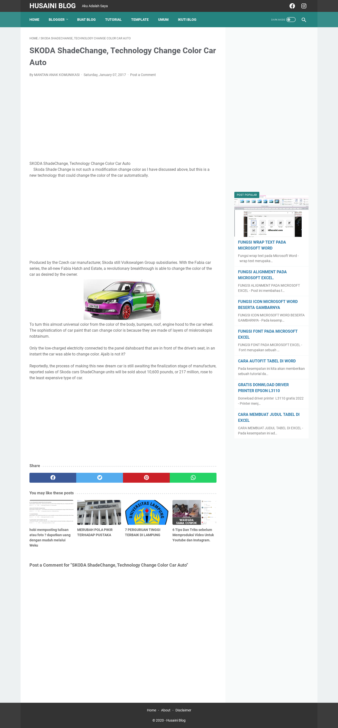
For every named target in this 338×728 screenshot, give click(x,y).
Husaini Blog (52, 6)
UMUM (163, 20)
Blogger (57, 20)
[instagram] (303, 5)
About (165, 710)
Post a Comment (143, 75)
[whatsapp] (193, 478)
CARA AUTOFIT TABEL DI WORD (267, 361)
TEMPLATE (140, 20)
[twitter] (99, 478)
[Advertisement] (123, 118)
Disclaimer (183, 710)
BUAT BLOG (86, 20)
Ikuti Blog (187, 20)
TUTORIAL (113, 20)
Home (34, 20)
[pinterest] (146, 478)
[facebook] (291, 5)
